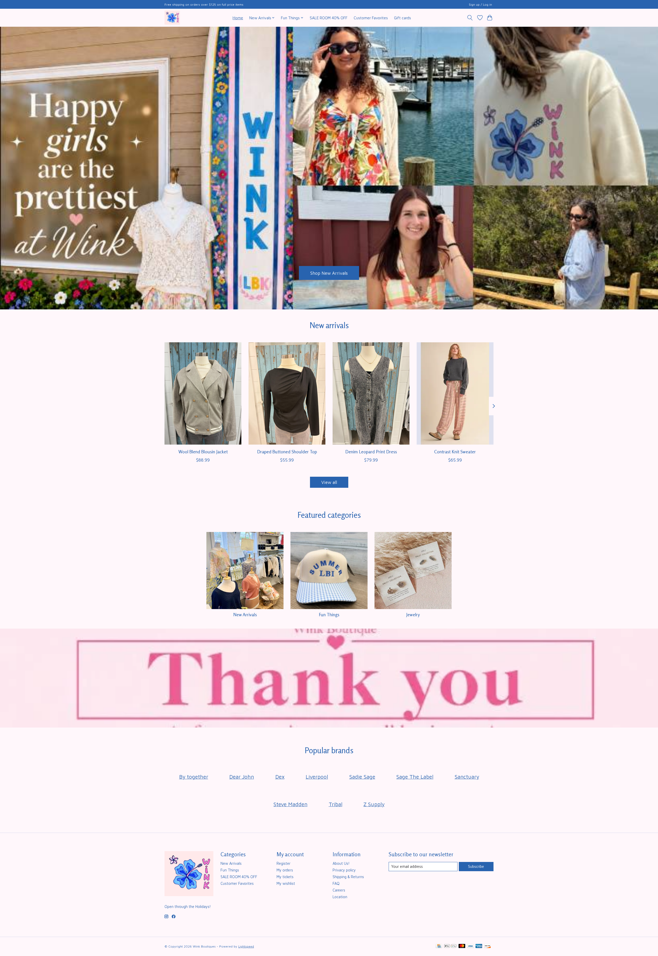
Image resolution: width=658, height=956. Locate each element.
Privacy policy (344, 870)
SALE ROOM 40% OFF (329, 17)
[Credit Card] (439, 946)
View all (329, 482)
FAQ (336, 883)
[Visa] (470, 946)
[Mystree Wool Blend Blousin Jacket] (202, 393)
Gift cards (402, 17)
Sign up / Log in (480, 4)
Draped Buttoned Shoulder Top (287, 451)
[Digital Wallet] (450, 946)
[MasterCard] (462, 946)
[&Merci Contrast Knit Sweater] (455, 393)
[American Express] (479, 946)
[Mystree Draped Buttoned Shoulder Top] (287, 393)
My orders (285, 870)
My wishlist (286, 883)
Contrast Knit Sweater (455, 451)
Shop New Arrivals (329, 272)
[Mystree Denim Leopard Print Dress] (371, 393)
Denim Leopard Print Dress (371, 451)
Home (238, 17)
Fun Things (329, 614)
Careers (339, 890)
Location (340, 897)
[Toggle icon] (470, 17)
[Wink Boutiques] (172, 18)
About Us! (341, 863)
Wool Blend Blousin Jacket (203, 451)
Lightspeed (246, 946)
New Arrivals (245, 614)
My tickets (285, 877)
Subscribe (476, 866)
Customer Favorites (371, 17)
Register (283, 863)
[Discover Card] (487, 946)
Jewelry (413, 614)
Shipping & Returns (348, 877)
